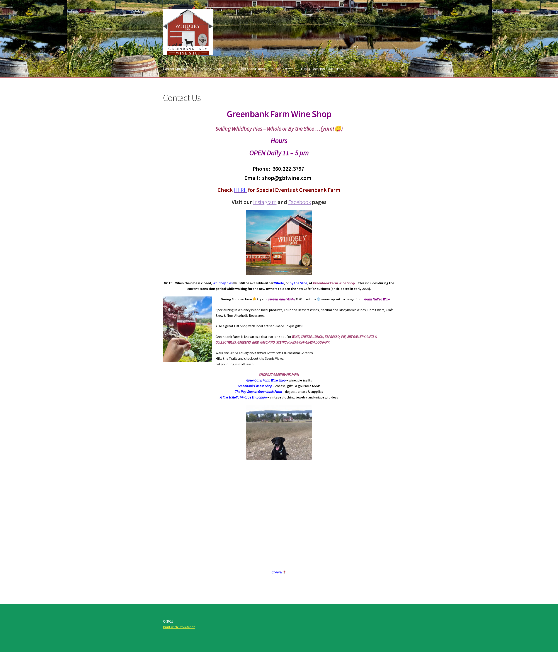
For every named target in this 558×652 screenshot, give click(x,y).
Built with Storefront (179, 627)
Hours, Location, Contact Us (322, 68)
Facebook (299, 202)
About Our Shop (210, 68)
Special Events (282, 68)
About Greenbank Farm (247, 68)
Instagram (265, 202)
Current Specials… (177, 68)
